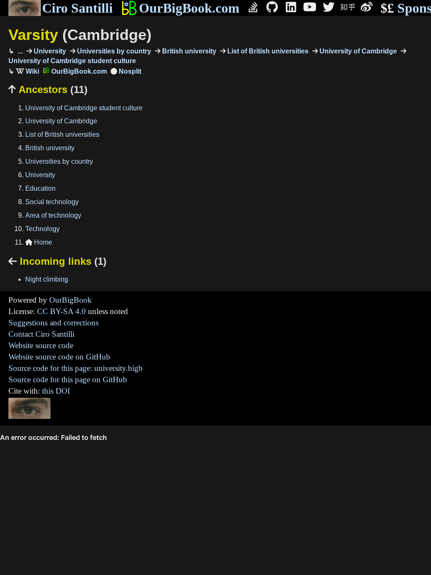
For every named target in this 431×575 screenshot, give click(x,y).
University (49, 51)
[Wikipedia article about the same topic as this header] (27, 71)
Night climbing (46, 279)
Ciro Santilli (77, 8)
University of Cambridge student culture (84, 108)
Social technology (52, 201)
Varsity (80, 34)
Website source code (40, 345)
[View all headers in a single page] (126, 71)
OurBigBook (70, 299)
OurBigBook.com (189, 8)
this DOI (56, 390)
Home (38, 242)
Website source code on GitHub (59, 356)
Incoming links (57, 261)
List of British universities (267, 51)
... (19, 51)
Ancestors (48, 89)
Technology (42, 228)
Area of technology (53, 215)
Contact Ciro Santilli (41, 334)
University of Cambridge (357, 51)
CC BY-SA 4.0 (61, 311)
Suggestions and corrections (53, 322)
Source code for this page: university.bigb (75, 368)
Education (40, 188)
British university (188, 51)
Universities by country (113, 51)
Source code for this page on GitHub (67, 379)
